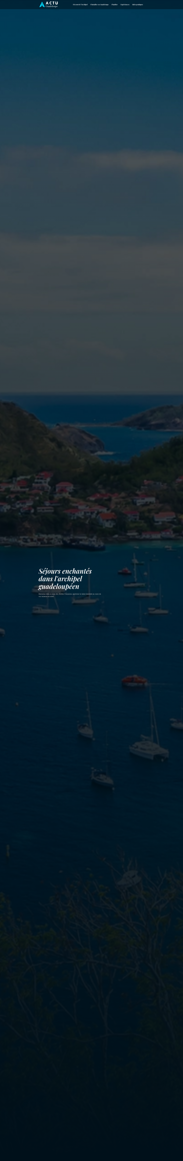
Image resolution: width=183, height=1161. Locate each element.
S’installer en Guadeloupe (99, 5)
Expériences (125, 5)
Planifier (115, 5)
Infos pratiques (137, 5)
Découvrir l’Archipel (80, 5)
